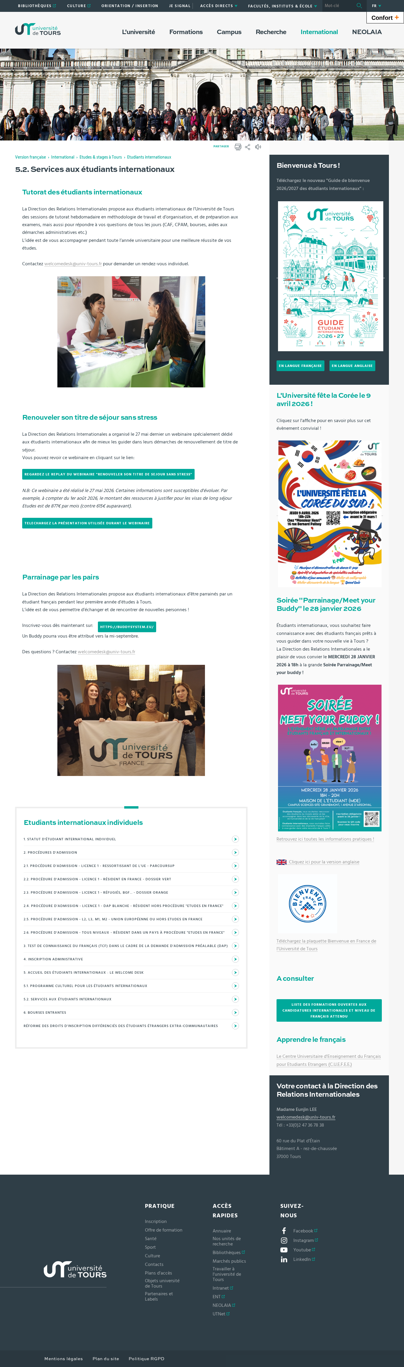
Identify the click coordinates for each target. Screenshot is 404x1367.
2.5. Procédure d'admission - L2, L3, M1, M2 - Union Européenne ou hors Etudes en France (113, 919)
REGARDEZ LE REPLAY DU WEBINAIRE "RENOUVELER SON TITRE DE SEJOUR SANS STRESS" (108, 474)
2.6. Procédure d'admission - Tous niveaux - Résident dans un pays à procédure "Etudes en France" (124, 932)
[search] (337, 6)
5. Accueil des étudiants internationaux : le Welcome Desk (84, 972)
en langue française (300, 366)
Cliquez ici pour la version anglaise (323, 862)
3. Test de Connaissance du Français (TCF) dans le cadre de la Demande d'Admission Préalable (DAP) (126, 946)
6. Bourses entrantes (45, 1012)
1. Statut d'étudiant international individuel (70, 839)
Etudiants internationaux (149, 157)
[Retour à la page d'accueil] (38, 29)
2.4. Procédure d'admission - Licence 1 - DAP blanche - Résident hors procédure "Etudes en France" (124, 906)
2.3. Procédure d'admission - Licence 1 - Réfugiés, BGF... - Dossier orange (96, 892)
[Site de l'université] (53, 1274)
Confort (385, 17)
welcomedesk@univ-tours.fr (73, 263)
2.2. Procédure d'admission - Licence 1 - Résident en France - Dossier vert (97, 879)
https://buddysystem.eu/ (127, 627)
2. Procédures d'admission (50, 852)
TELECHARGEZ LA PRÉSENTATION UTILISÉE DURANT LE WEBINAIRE (87, 523)
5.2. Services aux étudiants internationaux (68, 999)
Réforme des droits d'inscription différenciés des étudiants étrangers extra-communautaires (121, 1026)
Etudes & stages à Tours (101, 157)
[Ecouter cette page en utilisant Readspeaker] (258, 148)
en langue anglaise (352, 366)
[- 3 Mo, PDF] (331, 275)
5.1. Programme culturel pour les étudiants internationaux (86, 986)
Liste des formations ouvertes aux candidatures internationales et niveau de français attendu (329, 1010)
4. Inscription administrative (53, 959)
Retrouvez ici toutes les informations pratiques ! (325, 839)
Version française (30, 157)
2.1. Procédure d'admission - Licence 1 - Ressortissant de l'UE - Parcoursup (99, 866)
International (62, 157)
